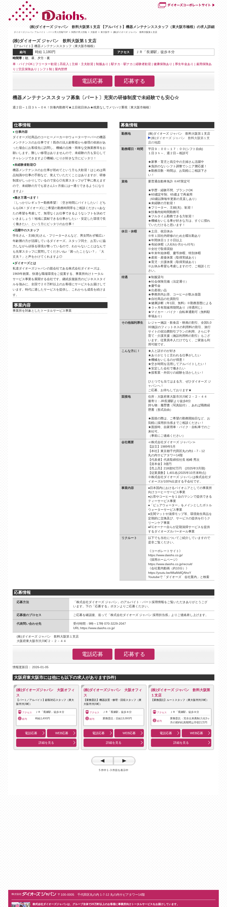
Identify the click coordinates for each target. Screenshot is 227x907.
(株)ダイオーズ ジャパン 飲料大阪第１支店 (180, 692)
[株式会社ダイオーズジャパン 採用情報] (68, 20)
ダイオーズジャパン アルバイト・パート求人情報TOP (41, 32)
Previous (102, 760)
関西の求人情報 (79, 32)
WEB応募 (61, 733)
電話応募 (92, 81)
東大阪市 (105, 32)
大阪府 (93, 32)
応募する (134, 81)
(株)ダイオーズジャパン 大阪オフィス (45, 692)
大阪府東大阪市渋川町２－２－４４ (43, 641)
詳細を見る (46, 742)
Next (124, 760)
